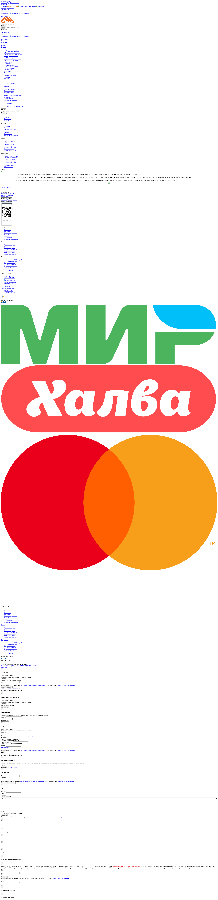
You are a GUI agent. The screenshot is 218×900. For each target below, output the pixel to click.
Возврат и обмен (9, 92)
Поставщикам (8, 103)
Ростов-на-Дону (5, 3)
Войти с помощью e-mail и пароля (10, 688)
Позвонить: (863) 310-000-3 (9, 193)
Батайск (12, 3)
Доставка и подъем (9, 89)
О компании (7, 77)
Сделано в (4, 667)
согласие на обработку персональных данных (33, 685)
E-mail (3, 793)
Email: (2, 765)
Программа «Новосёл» (10, 100)
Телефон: (3, 678)
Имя (2, 791)
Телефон (3, 795)
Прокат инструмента (10, 83)
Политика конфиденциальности (13, 106)
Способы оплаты (9, 91)
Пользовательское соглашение (9, 665)
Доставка (9, 200)
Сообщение (4, 812)
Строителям (7, 97)
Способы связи (5, 9)
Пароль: (3, 745)
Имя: (2, 682)
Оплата (15, 200)
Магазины (7, 78)
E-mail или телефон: (6, 742)
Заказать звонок (8, 283)
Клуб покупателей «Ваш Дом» (13, 95)
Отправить (4, 876)
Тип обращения (6, 796)
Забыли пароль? (5, 747)
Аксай (17, 3)
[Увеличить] (7, 225)
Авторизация (13, 767)
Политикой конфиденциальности (66, 685)
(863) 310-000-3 (5, 4)
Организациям (8, 98)
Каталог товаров (9, 81)
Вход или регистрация (7, 8)
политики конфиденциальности (61, 817)
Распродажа (7, 85)
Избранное (7, 86)
